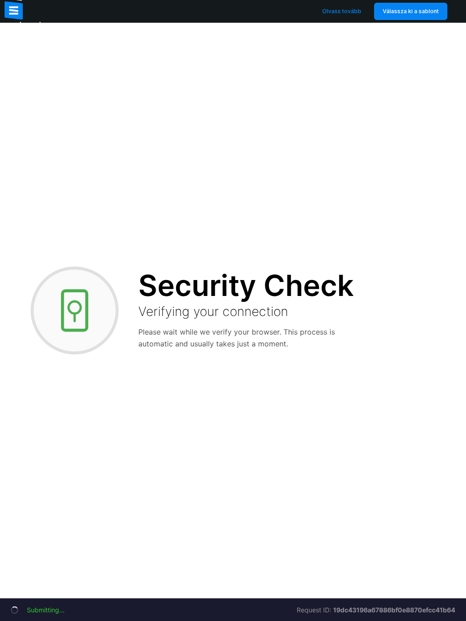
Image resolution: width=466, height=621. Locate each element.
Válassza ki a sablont (411, 11)
